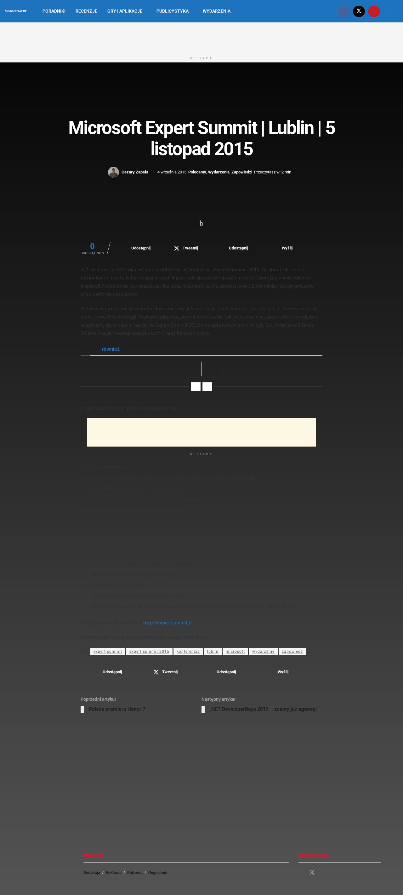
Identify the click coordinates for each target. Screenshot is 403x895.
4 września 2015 (171, 172)
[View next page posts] (207, 386)
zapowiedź (292, 651)
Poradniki (54, 11)
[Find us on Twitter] (359, 11)
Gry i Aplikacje (124, 11)
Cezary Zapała (135, 172)
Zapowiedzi (241, 172)
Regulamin (157, 872)
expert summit (108, 651)
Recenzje (86, 11)
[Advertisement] (201, 37)
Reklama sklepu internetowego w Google (124, 365)
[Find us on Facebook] (344, 11)
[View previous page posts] (196, 386)
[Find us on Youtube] (374, 11)
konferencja (188, 651)
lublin (213, 651)
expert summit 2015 (149, 651)
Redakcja (91, 872)
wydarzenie (263, 651)
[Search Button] (396, 11)
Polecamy (197, 172)
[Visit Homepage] (15, 11)
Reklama (114, 872)
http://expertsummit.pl (168, 622)
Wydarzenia (216, 11)
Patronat (135, 872)
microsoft (235, 651)
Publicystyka (172, 11)
